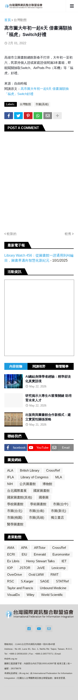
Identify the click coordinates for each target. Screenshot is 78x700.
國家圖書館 (41, 490)
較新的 (11, 234)
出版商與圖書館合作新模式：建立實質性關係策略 (48, 417)
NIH (10, 484)
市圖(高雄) (42, 104)
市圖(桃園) (14, 517)
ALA (10, 470)
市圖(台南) (36, 511)
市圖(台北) (14, 511)
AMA (10, 547)
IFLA (10, 477)
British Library (29, 470)
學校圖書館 (15, 504)
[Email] (47, 115)
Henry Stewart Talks (40, 561)
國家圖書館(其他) (19, 497)
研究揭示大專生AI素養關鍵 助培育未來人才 (48, 398)
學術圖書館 (38, 504)
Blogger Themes (34, 692)
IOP (10, 568)
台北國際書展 (17, 490)
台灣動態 (20, 20)
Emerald (40, 554)
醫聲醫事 (62, 366)
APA (24, 547)
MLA (58, 477)
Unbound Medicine (53, 588)
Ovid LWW (36, 574)
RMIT (54, 574)
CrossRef (53, 470)
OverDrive (14, 574)
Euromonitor (61, 554)
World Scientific (52, 595)
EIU (24, 554)
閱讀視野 (39, 366)
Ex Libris (13, 561)
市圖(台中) (60, 504)
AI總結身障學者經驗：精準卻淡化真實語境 (48, 379)
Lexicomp (58, 568)
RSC (10, 581)
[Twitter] (18, 115)
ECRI (11, 554)
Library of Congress (35, 477)
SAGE (44, 581)
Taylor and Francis (20, 588)
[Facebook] (8, 115)
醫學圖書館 (15, 524)
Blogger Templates (60, 692)
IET (64, 561)
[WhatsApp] (38, 115)
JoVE (41, 568)
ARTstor (40, 547)
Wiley (30, 595)
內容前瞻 (15, 366)
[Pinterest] (28, 115)
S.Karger (27, 581)
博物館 (47, 484)
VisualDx (13, 595)
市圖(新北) (58, 511)
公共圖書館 (28, 484)
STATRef (62, 581)
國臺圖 (44, 497)
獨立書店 (57, 517)
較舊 (68, 234)
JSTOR (25, 568)
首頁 (7, 20)
